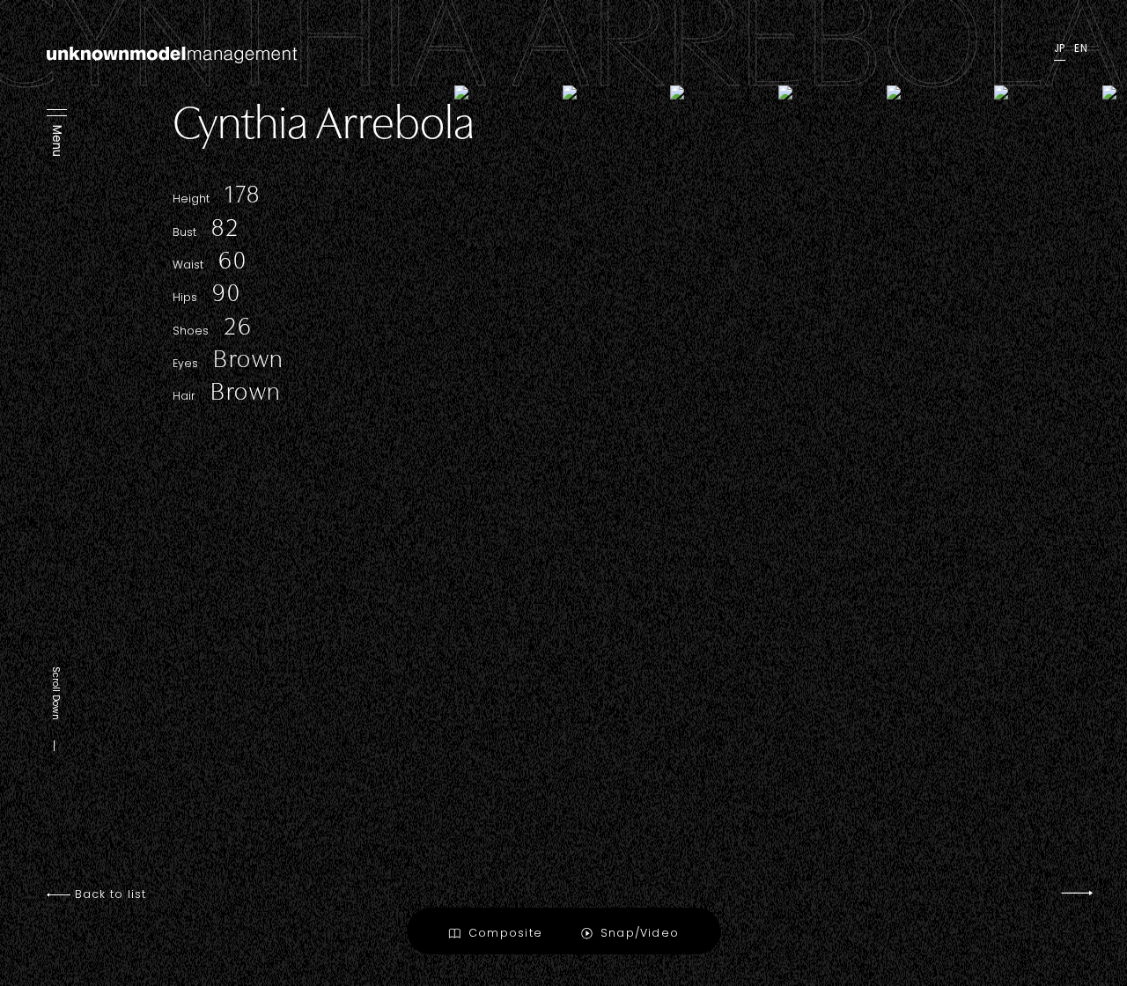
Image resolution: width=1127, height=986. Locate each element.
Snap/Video (639, 932)
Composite (505, 932)
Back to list (108, 894)
